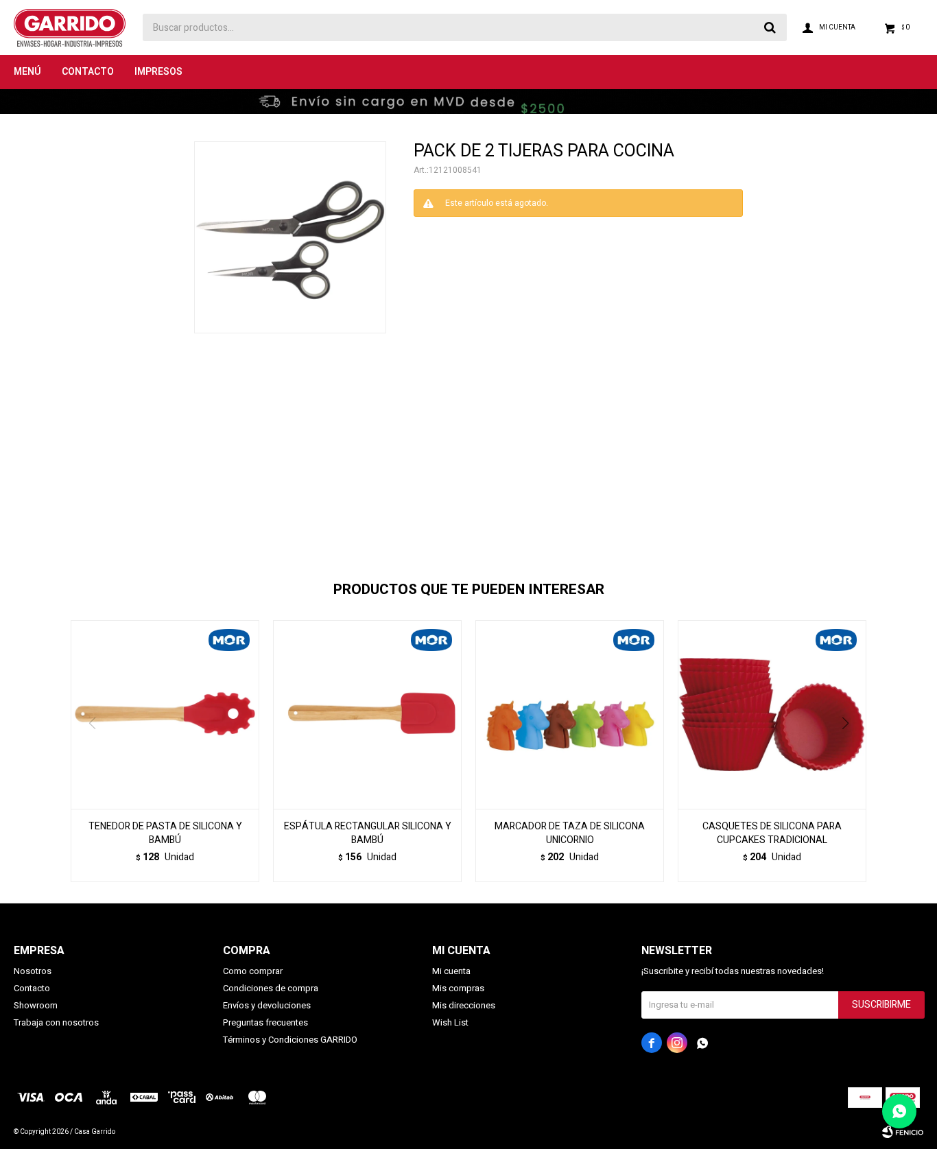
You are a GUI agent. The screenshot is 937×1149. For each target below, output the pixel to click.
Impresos (158, 71)
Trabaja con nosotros (56, 1022)
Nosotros (32, 971)
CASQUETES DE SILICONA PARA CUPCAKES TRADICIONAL (772, 833)
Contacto (88, 71)
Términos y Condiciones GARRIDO (290, 1039)
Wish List (450, 1022)
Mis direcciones (463, 1005)
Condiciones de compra (270, 988)
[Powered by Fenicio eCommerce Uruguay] (902, 1132)
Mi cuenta (451, 971)
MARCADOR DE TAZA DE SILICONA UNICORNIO (570, 833)
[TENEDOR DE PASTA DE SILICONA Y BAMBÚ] (165, 714)
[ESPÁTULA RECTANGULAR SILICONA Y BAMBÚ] (367, 714)
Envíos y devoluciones (267, 1005)
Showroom (36, 1005)
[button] (850, 751)
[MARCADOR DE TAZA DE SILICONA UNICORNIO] (569, 714)
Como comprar (253, 971)
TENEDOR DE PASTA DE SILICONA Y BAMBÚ (165, 833)
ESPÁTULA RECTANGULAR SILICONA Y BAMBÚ (367, 833)
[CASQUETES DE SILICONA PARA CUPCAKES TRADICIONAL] (772, 714)
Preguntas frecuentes (265, 1022)
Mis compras (458, 988)
